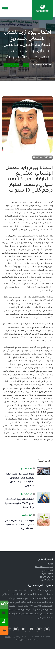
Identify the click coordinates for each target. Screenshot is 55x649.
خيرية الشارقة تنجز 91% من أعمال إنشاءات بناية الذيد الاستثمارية (20, 525)
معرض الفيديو (46, 577)
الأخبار (50, 564)
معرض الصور (47, 580)
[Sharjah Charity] (42, 9)
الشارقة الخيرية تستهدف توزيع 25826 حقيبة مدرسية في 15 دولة (20, 503)
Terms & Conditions (30, 640)
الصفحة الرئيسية (42, 65)
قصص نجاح (47, 571)
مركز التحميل (47, 574)
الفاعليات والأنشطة (44, 567)
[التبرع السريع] (4, 622)
